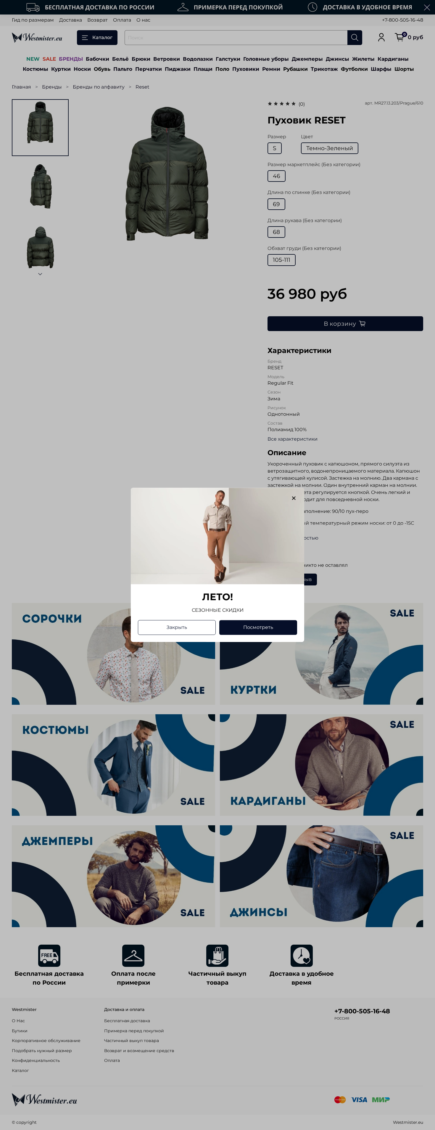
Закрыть (177, 627)
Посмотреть (258, 627)
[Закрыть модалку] (294, 498)
